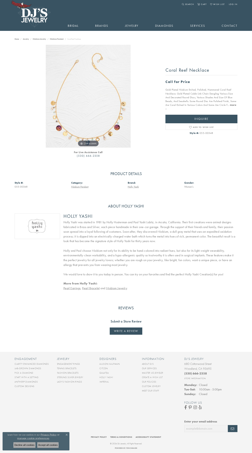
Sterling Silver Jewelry (70, 377)
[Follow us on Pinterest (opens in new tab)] (190, 407)
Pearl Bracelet (91, 288)
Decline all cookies (24, 445)
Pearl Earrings (72, 288)
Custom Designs (24, 386)
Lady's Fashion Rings (69, 381)
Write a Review (126, 331)
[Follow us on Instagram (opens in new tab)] (195, 407)
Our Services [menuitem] (149, 368)
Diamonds (164, 26)
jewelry (26, 39)
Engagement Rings (68, 363)
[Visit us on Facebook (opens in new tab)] (185, 407)
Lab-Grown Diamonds (28, 368)
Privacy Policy (99, 437)
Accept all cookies (48, 445)
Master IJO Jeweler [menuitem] (152, 372)
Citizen (103, 368)
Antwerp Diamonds (26, 381)
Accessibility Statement (148, 437)
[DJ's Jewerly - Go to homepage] (36, 15)
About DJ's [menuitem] (148, 363)
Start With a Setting (27, 377)
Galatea (104, 372)
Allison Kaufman (109, 363)
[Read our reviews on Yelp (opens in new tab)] (200, 407)
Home (17, 39)
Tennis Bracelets (67, 368)
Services (197, 26)
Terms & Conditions (121, 437)
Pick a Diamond (24, 372)
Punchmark (131, 448)
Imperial (104, 381)
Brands (101, 26)
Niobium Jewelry (39, 39)
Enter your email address (200, 421)
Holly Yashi (133, 186)
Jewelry (132, 26)
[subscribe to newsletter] (232, 428)
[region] (88, 96)
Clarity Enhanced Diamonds (32, 363)
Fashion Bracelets (68, 372)
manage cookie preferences (33, 438)
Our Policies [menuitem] (149, 381)
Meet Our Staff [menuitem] (150, 390)
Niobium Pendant (57, 39)
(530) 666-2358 (88, 156)
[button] (188, 4)
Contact (229, 26)
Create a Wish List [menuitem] (152, 377)
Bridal (73, 26)
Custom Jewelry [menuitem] (151, 386)
